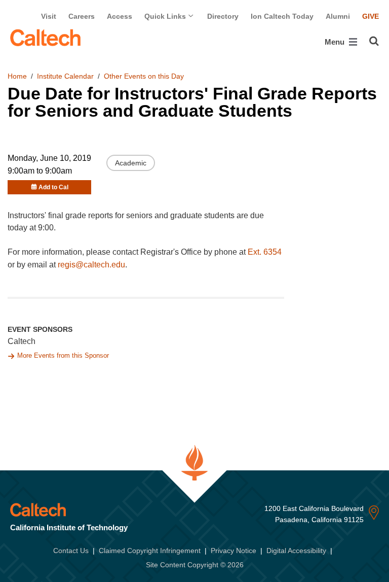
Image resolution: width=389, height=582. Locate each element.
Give (370, 16)
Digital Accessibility (296, 550)
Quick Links (166, 16)
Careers (81, 16)
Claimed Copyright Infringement (150, 550)
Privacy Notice (233, 550)
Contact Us (71, 550)
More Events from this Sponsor (63, 355)
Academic (130, 163)
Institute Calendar (65, 76)
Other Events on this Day (144, 76)
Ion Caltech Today (282, 16)
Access (119, 16)
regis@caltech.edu (91, 264)
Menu (335, 42)
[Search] (374, 41)
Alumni (338, 16)
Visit (48, 16)
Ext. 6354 (265, 252)
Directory (223, 16)
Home (17, 76)
